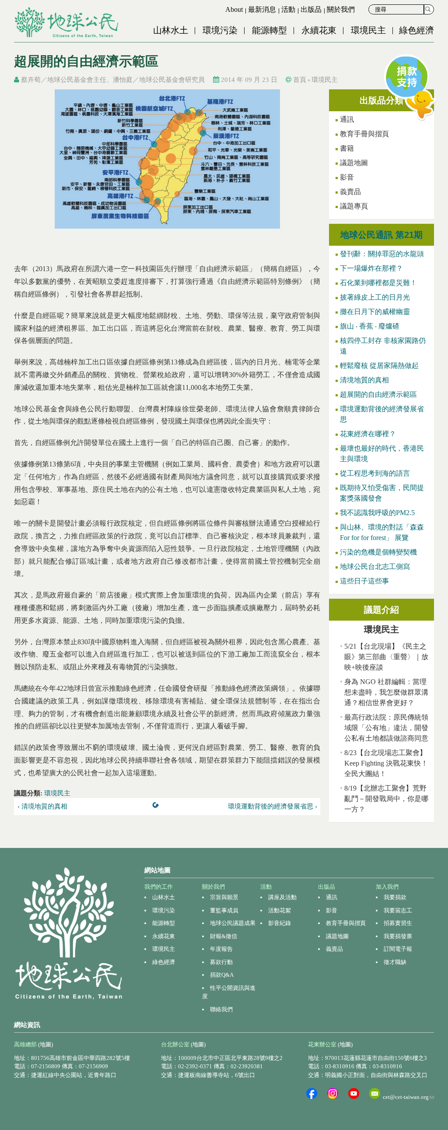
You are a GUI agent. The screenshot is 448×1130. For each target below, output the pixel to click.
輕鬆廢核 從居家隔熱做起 (379, 365)
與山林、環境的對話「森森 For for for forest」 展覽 (382, 532)
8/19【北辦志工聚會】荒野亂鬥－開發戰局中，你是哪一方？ (386, 798)
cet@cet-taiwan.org (408, 1097)
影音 (347, 177)
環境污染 (220, 30)
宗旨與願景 (224, 897)
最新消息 (262, 9)
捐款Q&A (222, 974)
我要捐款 (395, 897)
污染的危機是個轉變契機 (378, 552)
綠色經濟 (416, 30)
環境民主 (368, 30)
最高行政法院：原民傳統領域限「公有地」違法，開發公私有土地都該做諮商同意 (386, 727)
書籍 (347, 148)
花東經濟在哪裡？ (368, 434)
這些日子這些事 (364, 581)
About (234, 9)
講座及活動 (282, 897)
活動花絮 (279, 910)
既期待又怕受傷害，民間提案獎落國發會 (382, 493)
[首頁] (67, 22)
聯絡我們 (221, 1009)
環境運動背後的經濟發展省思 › (272, 806)
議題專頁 (354, 206)
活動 (288, 9)
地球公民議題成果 (233, 923)
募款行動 (221, 962)
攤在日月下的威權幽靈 (375, 311)
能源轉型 (269, 30)
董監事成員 (224, 910)
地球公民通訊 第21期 (381, 235)
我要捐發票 (398, 936)
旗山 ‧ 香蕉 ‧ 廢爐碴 (369, 326)
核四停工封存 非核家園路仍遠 (383, 346)
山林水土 (170, 30)
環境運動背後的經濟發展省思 (382, 414)
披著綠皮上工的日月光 (375, 297)
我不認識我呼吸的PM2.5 (377, 512)
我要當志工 (398, 910)
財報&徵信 (223, 936)
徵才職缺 (395, 962)
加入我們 (387, 886)
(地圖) (45, 1044)
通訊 (331, 897)
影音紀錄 (279, 923)
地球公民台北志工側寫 (375, 566)
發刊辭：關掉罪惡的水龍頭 (382, 254)
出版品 (311, 9)
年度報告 (221, 949)
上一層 (157, 807)
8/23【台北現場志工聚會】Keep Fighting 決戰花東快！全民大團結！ (386, 763)
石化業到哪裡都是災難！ (378, 282)
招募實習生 (398, 923)
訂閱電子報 (398, 949)
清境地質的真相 (364, 380)
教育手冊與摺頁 (364, 134)
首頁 (299, 79)
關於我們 (341, 9)
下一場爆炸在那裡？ (371, 268)
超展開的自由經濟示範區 (378, 394)
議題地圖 (354, 162)
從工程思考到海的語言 (375, 473)
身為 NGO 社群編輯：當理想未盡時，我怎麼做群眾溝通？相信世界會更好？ (386, 692)
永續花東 (318, 30)
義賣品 (350, 191)
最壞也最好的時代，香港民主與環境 (382, 454)
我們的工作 (158, 886)
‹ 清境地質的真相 (42, 806)
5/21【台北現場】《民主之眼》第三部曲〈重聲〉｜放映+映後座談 (386, 657)
